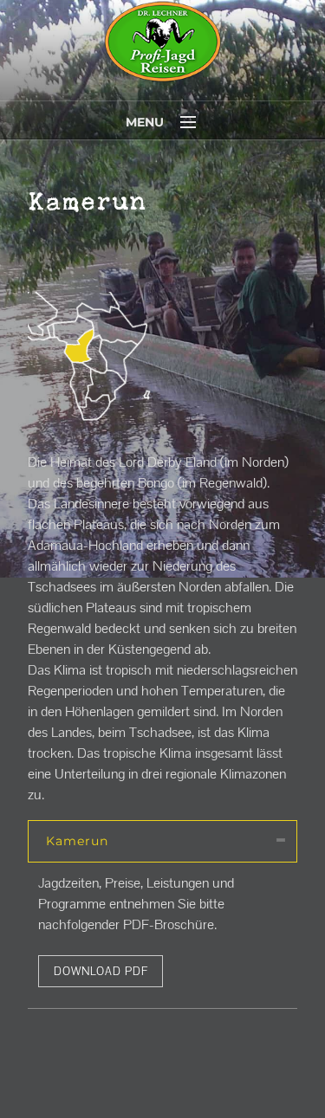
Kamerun (77, 841)
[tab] (162, 841)
